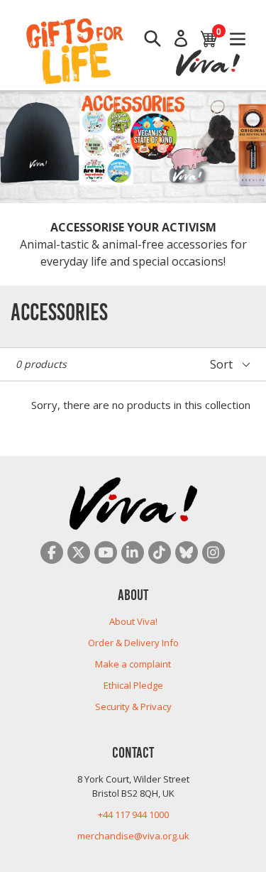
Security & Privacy (133, 706)
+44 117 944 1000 (133, 814)
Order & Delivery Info (133, 642)
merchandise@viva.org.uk (133, 835)
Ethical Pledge (133, 685)
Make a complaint (133, 664)
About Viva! (133, 621)
